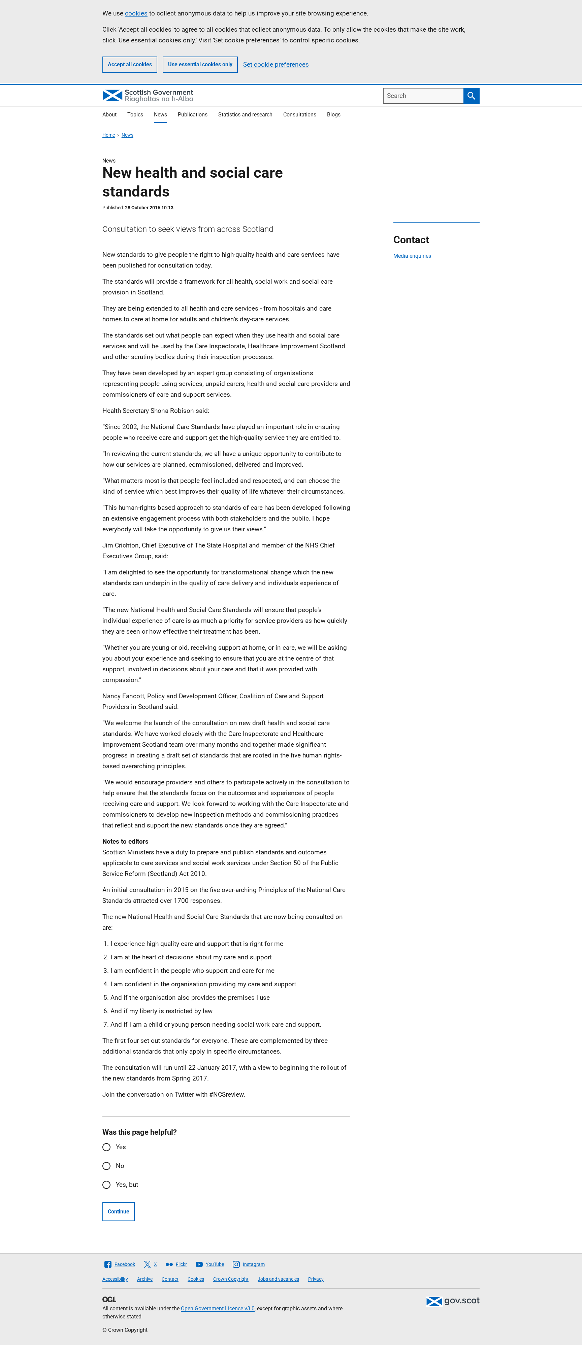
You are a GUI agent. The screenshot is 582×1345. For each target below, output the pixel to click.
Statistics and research (245, 114)
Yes (121, 1147)
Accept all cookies (130, 64)
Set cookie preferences (276, 64)
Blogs (334, 114)
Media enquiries (412, 256)
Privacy (316, 1279)
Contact (170, 1279)
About (109, 114)
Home (108, 135)
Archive (145, 1279)
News (160, 114)
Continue (118, 1211)
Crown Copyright (231, 1279)
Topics (135, 114)
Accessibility (115, 1279)
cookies (136, 13)
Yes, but (127, 1185)
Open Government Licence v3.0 (218, 1308)
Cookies (196, 1279)
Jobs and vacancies (278, 1279)
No (120, 1166)
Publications (192, 114)
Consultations (299, 114)
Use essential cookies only (200, 64)
